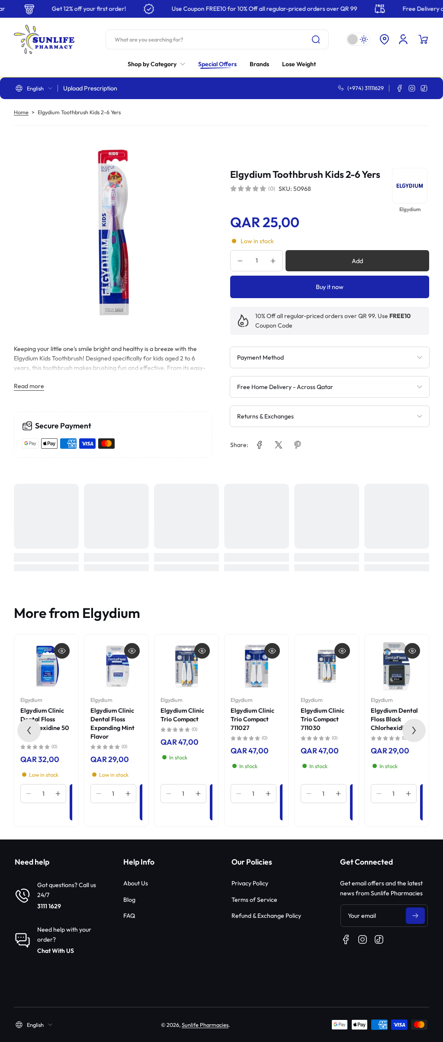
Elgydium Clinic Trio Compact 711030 (322, 719)
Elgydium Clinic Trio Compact (182, 715)
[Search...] (316, 39)
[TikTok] (424, 88)
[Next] (414, 730)
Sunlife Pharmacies (205, 1024)
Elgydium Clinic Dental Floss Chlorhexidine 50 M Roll (44, 723)
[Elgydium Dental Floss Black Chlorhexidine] (397, 666)
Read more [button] (29, 386)
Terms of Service (254, 900)
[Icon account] (403, 39)
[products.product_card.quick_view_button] (62, 651)
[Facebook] (400, 88)
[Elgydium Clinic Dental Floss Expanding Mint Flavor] (116, 666)
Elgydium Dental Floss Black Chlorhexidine (394, 719)
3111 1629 (49, 906)
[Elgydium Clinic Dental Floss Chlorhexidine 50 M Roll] (46, 666)
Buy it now (329, 287)
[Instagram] (412, 88)
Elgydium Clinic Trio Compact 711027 (252, 719)
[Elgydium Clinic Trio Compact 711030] (327, 666)
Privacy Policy (249, 883)
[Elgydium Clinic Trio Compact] (186, 666)
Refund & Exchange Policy (266, 916)
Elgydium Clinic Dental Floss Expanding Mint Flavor (112, 723)
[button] (384, 39)
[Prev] (29, 730)
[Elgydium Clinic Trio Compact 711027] (256, 666)
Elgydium (31, 699)
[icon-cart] (423, 39)
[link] (160, 64)
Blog (129, 900)
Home (21, 112)
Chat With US (55, 951)
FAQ (129, 916)
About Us (135, 883)
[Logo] (44, 39)
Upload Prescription (90, 88)
